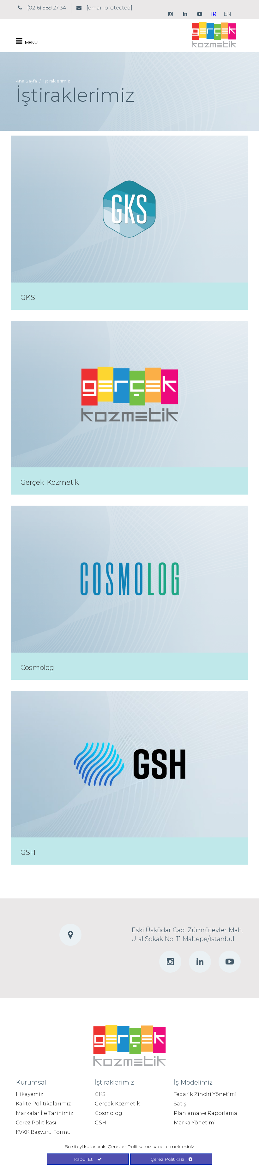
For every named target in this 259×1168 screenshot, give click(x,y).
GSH (28, 852)
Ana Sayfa (26, 81)
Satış (180, 1104)
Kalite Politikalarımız (43, 1104)
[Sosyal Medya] (170, 14)
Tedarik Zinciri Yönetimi (205, 1094)
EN (227, 14)
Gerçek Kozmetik (50, 482)
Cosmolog (37, 667)
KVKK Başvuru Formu (43, 1132)
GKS (28, 297)
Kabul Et (83, 1159)
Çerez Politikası (36, 1123)
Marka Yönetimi (195, 1123)
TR (213, 14)
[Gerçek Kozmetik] (214, 34)
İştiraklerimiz (56, 81)
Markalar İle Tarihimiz (44, 1113)
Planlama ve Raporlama (205, 1113)
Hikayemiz (29, 1094)
